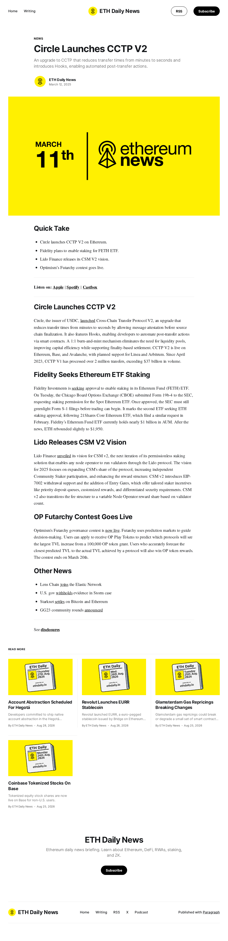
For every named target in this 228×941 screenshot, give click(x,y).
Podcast (141, 912)
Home (13, 11)
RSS (179, 11)
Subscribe (206, 11)
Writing (29, 11)
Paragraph (211, 912)
